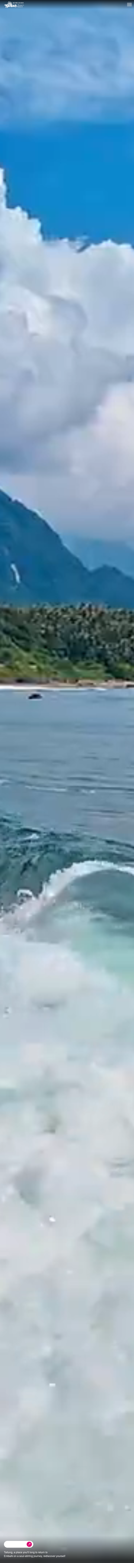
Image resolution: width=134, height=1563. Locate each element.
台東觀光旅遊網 (14, 4)
